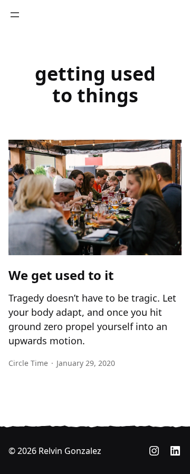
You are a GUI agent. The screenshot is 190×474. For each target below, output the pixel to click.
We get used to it (60, 275)
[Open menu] (14, 14)
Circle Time (28, 363)
